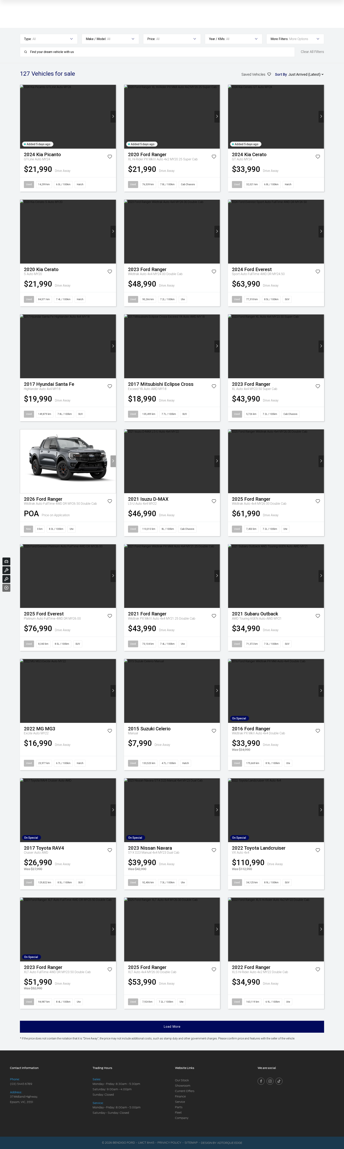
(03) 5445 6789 (21, 1083)
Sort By (281, 74)
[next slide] (113, 117)
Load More (172, 1027)
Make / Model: (96, 39)
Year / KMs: (217, 39)
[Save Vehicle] (110, 157)
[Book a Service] (6, 570)
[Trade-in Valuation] (6, 561)
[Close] (6, 588)
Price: (151, 39)
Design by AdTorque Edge (221, 1142)
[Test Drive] (6, 579)
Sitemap (191, 1142)
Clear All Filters (312, 52)
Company (181, 1118)
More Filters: (279, 39)
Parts (178, 1107)
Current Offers (184, 1091)
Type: (27, 39)
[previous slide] (22, 117)
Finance (180, 1096)
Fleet (178, 1112)
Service (180, 1101)
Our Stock (182, 1080)
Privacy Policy (169, 1142)
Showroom (182, 1085)
